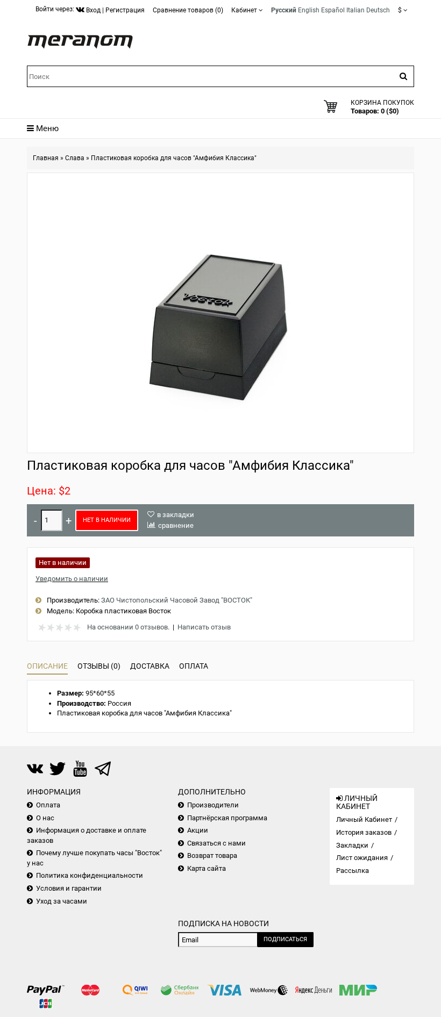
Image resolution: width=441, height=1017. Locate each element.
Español (333, 10)
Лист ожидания (362, 858)
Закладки (352, 845)
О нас (45, 818)
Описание (47, 666)
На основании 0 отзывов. (128, 627)
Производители (213, 805)
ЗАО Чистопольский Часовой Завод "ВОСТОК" (176, 600)
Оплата (193, 666)
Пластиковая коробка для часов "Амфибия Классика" (174, 158)
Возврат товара (212, 855)
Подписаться (285, 939)
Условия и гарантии (69, 888)
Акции (197, 830)
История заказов (364, 832)
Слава (74, 158)
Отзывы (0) (98, 666)
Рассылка (352, 870)
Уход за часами (61, 901)
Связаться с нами (216, 843)
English (308, 10)
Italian (355, 10)
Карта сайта (206, 868)
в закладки (175, 515)
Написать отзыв (204, 627)
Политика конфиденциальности (89, 875)
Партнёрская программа (227, 818)
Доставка (149, 666)
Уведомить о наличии (71, 579)
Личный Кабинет (364, 819)
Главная (46, 158)
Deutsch (378, 10)
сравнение (176, 525)
